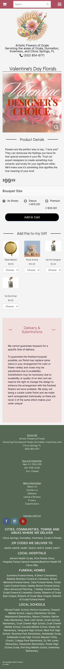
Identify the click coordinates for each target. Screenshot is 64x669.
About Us (32, 486)
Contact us (32, 490)
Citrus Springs (10, 537)
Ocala (47, 537)
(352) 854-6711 (34, 55)
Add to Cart (32, 217)
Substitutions (32, 503)
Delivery (32, 493)
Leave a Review (32, 496)
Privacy (32, 500)
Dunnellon (25, 537)
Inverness (37, 537)
